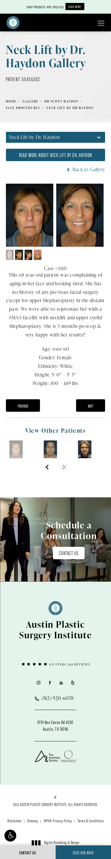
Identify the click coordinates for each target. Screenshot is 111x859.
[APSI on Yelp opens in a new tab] (72, 682)
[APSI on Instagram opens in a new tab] (38, 682)
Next (90, 406)
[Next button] (64, 467)
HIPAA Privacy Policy (58, 820)
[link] (55, 663)
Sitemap (32, 820)
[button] (10, 836)
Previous (23, 406)
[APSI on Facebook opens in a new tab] (50, 682)
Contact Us (69, 553)
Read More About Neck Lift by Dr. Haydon (55, 154)
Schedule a (69, 530)
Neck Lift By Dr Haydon (70, 108)
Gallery (30, 101)
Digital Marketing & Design (62, 844)
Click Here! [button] (74, 6)
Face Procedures (23, 108)
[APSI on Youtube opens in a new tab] (61, 682)
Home (11, 101)
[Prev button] (47, 467)
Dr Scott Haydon (61, 101)
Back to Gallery (88, 169)
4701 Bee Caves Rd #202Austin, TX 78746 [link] (55, 725)
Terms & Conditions (91, 820)
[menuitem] (38, 682)
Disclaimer (14, 820)
